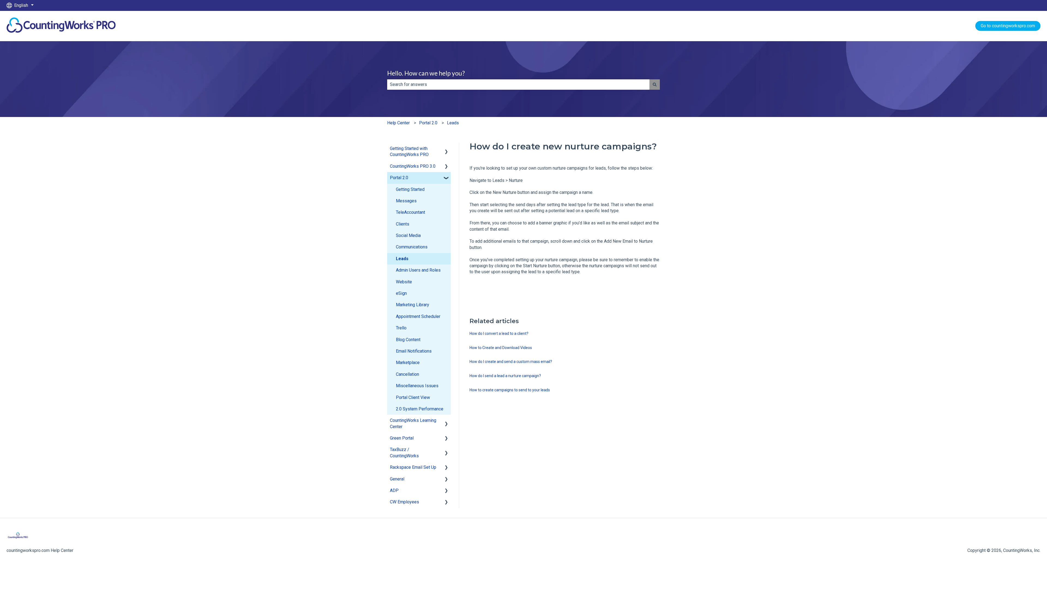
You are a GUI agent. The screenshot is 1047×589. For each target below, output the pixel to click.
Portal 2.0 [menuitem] (399, 177)
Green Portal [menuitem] (402, 438)
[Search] (654, 84)
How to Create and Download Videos (501, 347)
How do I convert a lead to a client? (499, 333)
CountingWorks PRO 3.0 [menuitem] (412, 166)
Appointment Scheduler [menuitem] (418, 316)
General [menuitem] (397, 479)
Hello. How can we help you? (426, 73)
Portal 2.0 (428, 122)
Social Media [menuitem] (408, 235)
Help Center (398, 122)
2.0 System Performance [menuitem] (419, 408)
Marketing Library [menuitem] (412, 304)
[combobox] (518, 84)
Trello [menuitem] (401, 327)
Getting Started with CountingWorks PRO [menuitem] (409, 151)
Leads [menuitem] (402, 258)
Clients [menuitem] (402, 224)
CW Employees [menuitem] (404, 501)
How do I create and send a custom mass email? (511, 361)
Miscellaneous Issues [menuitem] (417, 385)
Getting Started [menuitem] (410, 189)
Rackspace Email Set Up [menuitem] (413, 467)
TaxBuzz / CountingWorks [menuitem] (404, 452)
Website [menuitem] (404, 281)
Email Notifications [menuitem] (414, 351)
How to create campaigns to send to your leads (510, 390)
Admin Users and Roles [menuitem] (418, 270)
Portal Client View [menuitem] (413, 397)
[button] (446, 149)
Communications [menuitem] (412, 247)
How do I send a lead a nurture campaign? (505, 376)
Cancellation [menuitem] (407, 374)
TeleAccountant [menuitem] (410, 212)
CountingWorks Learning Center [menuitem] (413, 423)
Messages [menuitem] (406, 200)
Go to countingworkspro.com (1008, 25)
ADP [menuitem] (394, 490)
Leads (453, 122)
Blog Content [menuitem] (408, 339)
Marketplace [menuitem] (408, 362)
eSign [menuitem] (401, 293)
